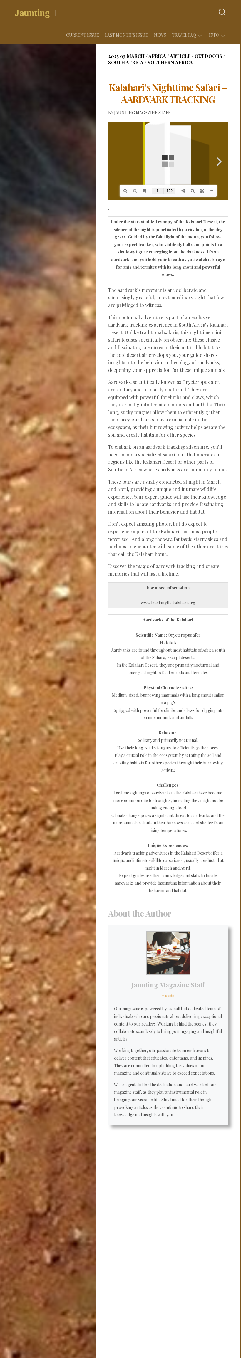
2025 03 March (126, 56)
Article (180, 56)
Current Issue (82, 35)
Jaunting (32, 12)
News (160, 35)
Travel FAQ (184, 35)
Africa (157, 56)
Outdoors (208, 56)
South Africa (125, 62)
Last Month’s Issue (126, 35)
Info (214, 35)
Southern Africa (170, 62)
